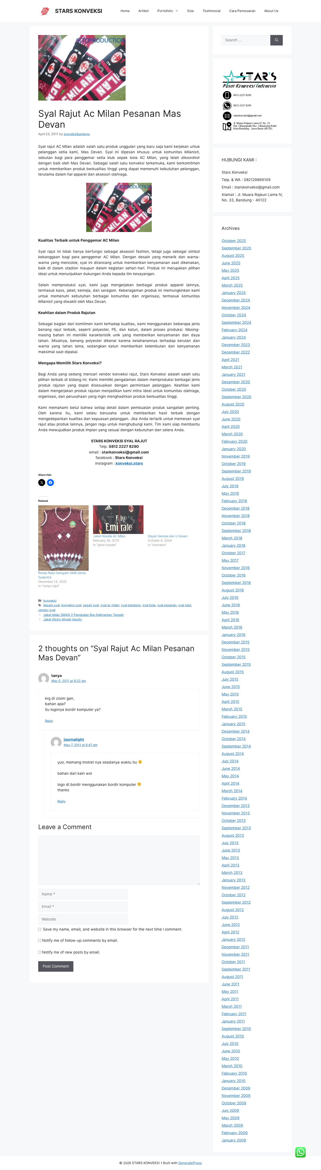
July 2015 (230, 679)
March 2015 (232, 709)
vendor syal (46, 610)
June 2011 (230, 984)
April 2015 (230, 701)
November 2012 (236, 887)
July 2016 (230, 597)
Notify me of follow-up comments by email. (80, 940)
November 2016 (236, 568)
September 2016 (236, 583)
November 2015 (236, 649)
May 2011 (230, 991)
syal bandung (131, 605)
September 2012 (236, 902)
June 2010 (231, 1051)
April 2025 (231, 278)
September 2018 (236, 530)
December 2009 (236, 1088)
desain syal (51, 605)
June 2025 (231, 263)
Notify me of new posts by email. (71, 952)
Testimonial (212, 11)
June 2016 (231, 605)
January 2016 (233, 635)
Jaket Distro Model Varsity (62, 619)
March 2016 (232, 627)
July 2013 (230, 843)
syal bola (148, 605)
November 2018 (236, 516)
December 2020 (236, 382)
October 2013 (234, 820)
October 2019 (234, 464)
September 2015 (236, 664)
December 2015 (235, 642)
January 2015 (233, 724)
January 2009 (234, 1140)
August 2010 (233, 1036)
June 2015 (231, 687)
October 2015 (233, 657)
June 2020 (231, 419)
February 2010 (234, 1073)
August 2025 (233, 255)
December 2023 (236, 345)
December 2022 (236, 352)
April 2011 (230, 999)
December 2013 (236, 806)
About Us (271, 11)
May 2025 (230, 270)
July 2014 (230, 761)
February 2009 (235, 1133)
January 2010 (233, 1081)
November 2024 (236, 307)
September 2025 (236, 248)
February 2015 (234, 716)
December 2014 (236, 731)
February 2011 (234, 1014)
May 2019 (230, 493)
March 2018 (232, 538)
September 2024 (236, 322)
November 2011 (235, 954)
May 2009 (231, 1118)
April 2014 (230, 783)
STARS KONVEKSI (78, 11)
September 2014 (236, 746)
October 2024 (234, 315)
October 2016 (234, 575)
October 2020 (234, 389)
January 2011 (233, 1021)
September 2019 (236, 471)
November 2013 (236, 813)
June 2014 (231, 768)
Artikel (143, 11)
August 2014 (233, 754)
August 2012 (233, 910)
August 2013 (233, 835)
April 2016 (230, 620)
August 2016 (233, 590)
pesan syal (91, 605)
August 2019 (233, 478)
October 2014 (234, 739)
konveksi (49, 600)
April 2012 (230, 932)
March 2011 (232, 1006)
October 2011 (233, 962)
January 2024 (234, 337)
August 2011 (232, 977)
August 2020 (233, 404)
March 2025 (232, 285)
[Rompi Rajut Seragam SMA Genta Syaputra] (63, 538)
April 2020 (231, 426)
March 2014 (232, 791)
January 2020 (234, 449)
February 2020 (234, 441)
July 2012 (230, 917)
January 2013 (233, 880)
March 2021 (232, 367)
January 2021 (233, 374)
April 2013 (230, 865)
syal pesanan (166, 605)
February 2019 (234, 501)
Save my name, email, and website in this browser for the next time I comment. (112, 929)
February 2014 (234, 798)
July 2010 (230, 1043)
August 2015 (233, 672)
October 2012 (233, 895)
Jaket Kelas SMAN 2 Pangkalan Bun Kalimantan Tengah (83, 615)
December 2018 (235, 508)
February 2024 (234, 330)
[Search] (276, 40)
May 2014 (230, 776)
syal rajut (184, 605)
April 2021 (230, 359)
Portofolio (165, 11)
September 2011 (236, 969)
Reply (49, 721)
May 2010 (230, 1058)
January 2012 (233, 939)
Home (125, 11)
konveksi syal (71, 605)
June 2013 (231, 850)
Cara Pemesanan (242, 11)
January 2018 (233, 545)
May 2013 (230, 858)
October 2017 (233, 553)
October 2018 (233, 523)
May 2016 (230, 612)
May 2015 (230, 694)
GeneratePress (190, 1163)
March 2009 (232, 1125)
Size (190, 11)
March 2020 (232, 434)
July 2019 (230, 486)
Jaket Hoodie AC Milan (109, 536)
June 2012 (231, 924)
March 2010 (232, 1066)
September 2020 (236, 397)
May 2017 (230, 560)
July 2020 (230, 412)
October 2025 (234, 241)
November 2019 (236, 456)
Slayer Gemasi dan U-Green (167, 536)
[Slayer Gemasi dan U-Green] (173, 519)
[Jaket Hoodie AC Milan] (118, 519)
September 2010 (236, 1029)
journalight (74, 739)
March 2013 (232, 872)
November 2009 (236, 1095)
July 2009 (230, 1110)
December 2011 (235, 947)
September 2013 (236, 828)
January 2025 (234, 293)
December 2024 (236, 300)
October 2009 (234, 1103)
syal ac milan (109, 605)
